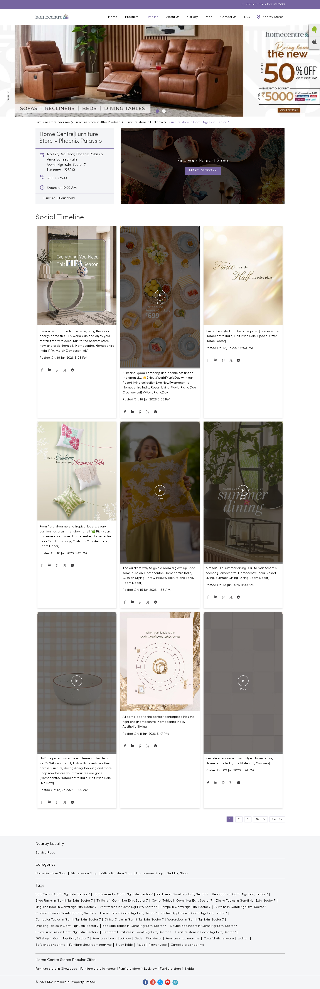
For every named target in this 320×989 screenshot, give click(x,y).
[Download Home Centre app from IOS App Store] (314, 43)
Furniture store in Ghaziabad (56, 968)
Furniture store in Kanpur (98, 968)
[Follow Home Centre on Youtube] (167, 982)
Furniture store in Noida (177, 968)
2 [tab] (163, 110)
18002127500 (276, 4)
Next (259, 819)
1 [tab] (157, 110)
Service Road (45, 852)
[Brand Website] (175, 982)
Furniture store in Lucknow (138, 968)
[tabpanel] (160, 71)
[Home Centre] (52, 16)
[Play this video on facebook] (160, 297)
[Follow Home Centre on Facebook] (145, 982)
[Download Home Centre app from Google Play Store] (314, 33)
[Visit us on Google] (153, 982)
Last (274, 819)
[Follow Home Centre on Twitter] (160, 982)
